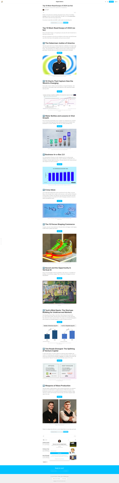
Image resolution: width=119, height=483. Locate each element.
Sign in (116, 1)
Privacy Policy (66, 456)
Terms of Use (64, 455)
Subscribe (111, 1)
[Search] (105, 2)
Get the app (64, 478)
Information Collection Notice (59, 456)
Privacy (59, 476)
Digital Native (72, 16)
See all (44, 461)
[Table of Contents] (1, 241)
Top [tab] (43, 439)
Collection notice (65, 476)
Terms (62, 476)
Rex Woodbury (47, 9)
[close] (68, 440)
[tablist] (45, 440)
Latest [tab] (46, 439)
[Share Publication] (107, 2)
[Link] (41, 29)
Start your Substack (57, 478)
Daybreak (44, 16)
